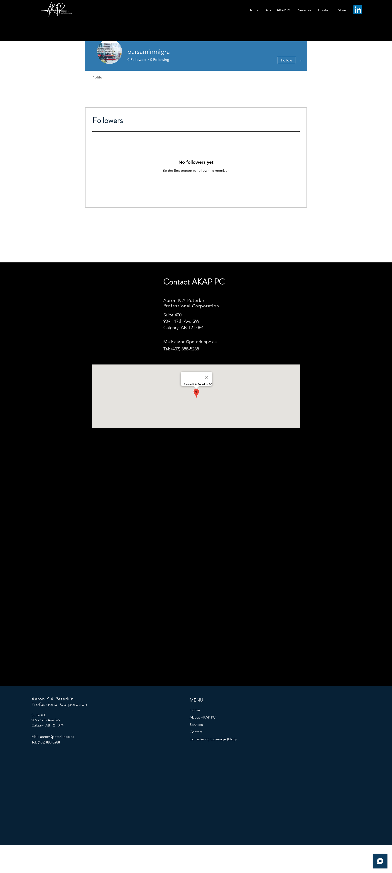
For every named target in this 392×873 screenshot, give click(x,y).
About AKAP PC (203, 717)
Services (196, 724)
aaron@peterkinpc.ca (195, 341)
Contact (196, 732)
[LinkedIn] (357, 9)
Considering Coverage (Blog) (211, 739)
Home (195, 710)
